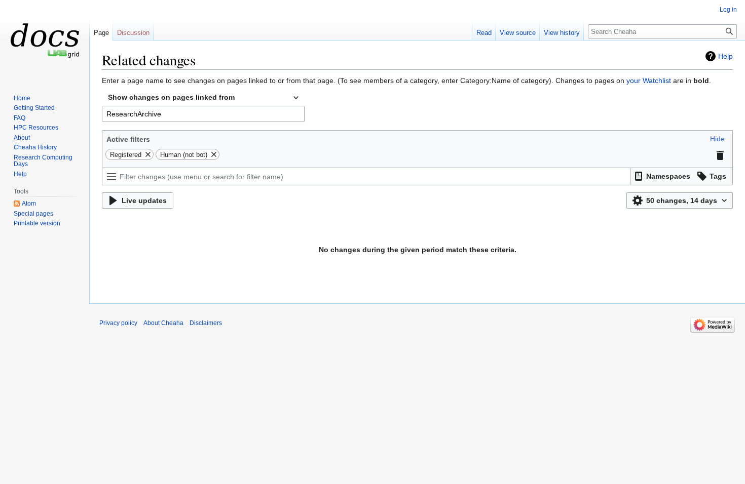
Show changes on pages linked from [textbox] (171, 97)
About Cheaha (163, 323)
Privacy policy (118, 323)
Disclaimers (206, 323)
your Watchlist (648, 80)
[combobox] (203, 98)
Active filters (128, 139)
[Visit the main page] (44, 40)
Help (725, 56)
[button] (717, 139)
